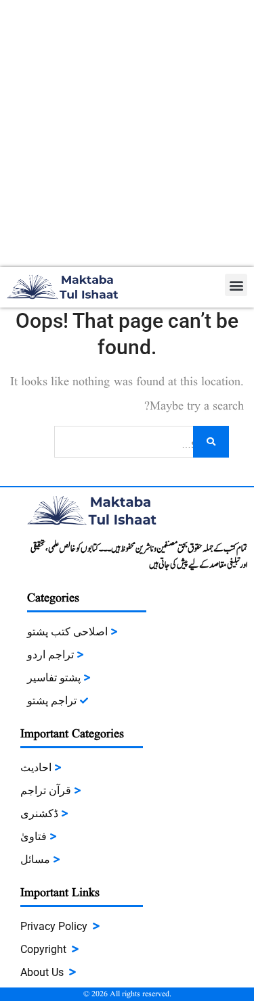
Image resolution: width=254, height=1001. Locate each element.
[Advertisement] (127, 133)
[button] (236, 285)
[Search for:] (141, 440)
